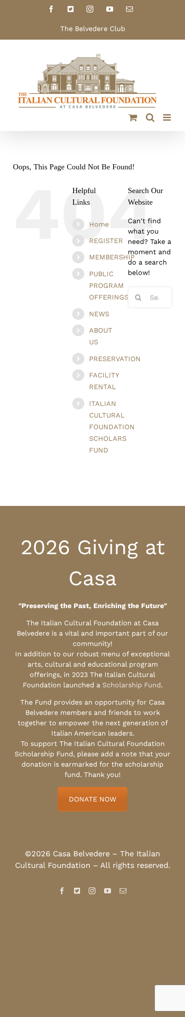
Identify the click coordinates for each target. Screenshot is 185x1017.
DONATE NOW (92, 799)
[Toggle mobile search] (150, 117)
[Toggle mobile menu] (167, 117)
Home (99, 224)
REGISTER (106, 241)
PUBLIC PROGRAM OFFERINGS (109, 285)
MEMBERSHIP (112, 257)
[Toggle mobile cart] (133, 117)
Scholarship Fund (131, 685)
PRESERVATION (115, 359)
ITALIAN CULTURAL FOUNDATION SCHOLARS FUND (112, 427)
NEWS (99, 314)
